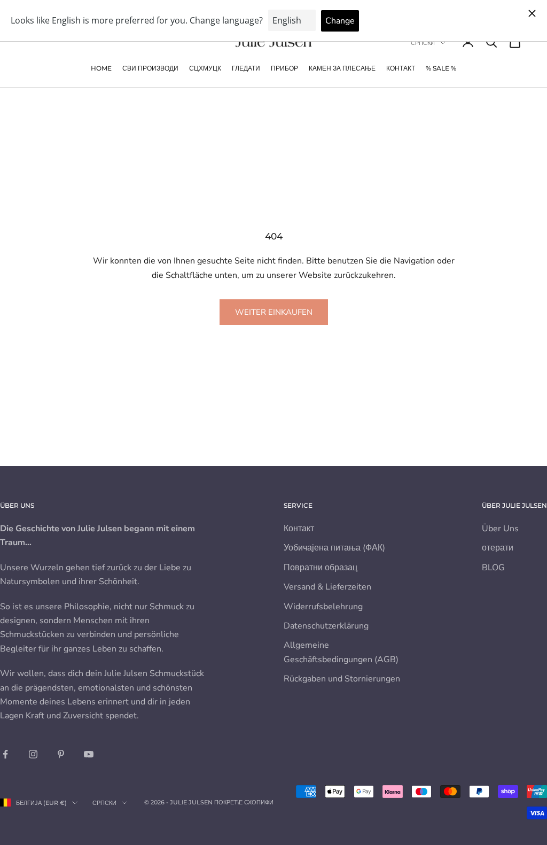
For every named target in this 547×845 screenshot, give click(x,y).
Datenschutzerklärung (326, 626)
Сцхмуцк (205, 68)
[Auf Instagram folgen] (33, 754)
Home (101, 68)
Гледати (246, 68)
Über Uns (500, 528)
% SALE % (441, 68)
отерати (497, 548)
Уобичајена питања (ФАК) (334, 548)
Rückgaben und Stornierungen (342, 679)
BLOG (493, 567)
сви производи (150, 68)
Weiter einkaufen (273, 312)
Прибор (284, 68)
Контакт (400, 68)
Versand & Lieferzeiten (327, 587)
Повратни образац (320, 567)
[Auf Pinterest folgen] (61, 754)
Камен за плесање (342, 68)
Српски (423, 42)
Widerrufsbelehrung (323, 607)
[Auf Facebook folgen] (5, 754)
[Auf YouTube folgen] (88, 754)
